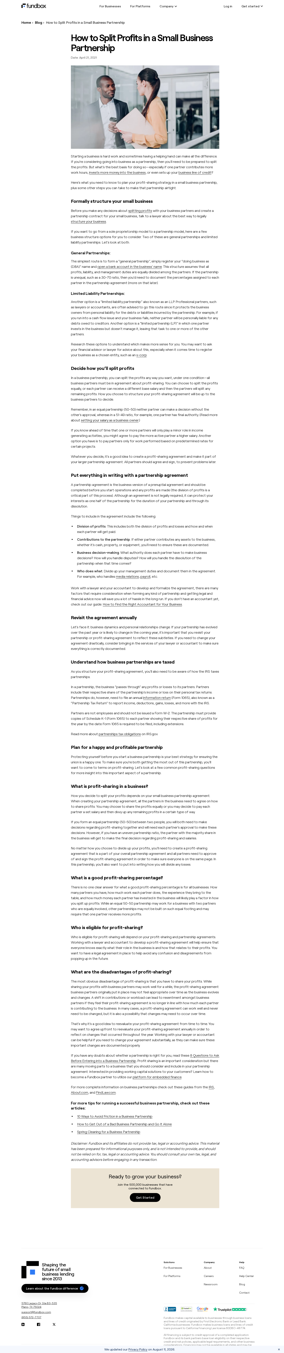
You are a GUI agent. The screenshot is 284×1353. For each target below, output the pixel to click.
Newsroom (211, 1284)
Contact (244, 1292)
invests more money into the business (117, 172)
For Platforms (140, 6)
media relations (127, 576)
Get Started (145, 1197)
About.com (79, 1092)
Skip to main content (16, 8)
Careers (209, 1276)
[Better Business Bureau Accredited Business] (170, 1309)
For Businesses (110, 6)
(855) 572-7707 (31, 1317)
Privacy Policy (137, 1349)
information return (157, 697)
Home (26, 22)
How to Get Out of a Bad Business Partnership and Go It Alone (124, 1124)
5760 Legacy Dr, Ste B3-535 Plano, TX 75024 (39, 1304)
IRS (211, 1087)
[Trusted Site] (186, 1309)
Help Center (246, 1276)
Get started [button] (250, 6)
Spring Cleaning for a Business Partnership (108, 1132)
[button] (54, 1288)
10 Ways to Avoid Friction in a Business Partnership (114, 1116)
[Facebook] (38, 1324)
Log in (228, 6)
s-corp (141, 355)
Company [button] (166, 6)
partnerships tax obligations (120, 734)
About (208, 1267)
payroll (145, 576)
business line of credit (195, 172)
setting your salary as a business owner (110, 420)
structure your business (88, 221)
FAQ (241, 1267)
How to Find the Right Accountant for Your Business (142, 604)
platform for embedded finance (157, 1077)
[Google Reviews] (202, 1309)
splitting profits (140, 210)
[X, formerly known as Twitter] (54, 1324)
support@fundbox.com (36, 1312)
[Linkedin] (23, 1324)
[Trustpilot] (230, 1309)
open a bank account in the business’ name (129, 266)
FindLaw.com (106, 1092)
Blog (38, 22)
